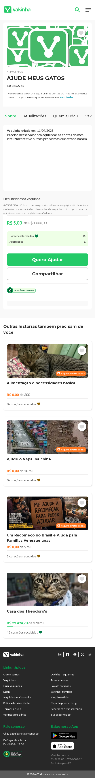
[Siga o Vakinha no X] (82, 654)
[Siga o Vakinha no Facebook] (67, 654)
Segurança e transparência (66, 709)
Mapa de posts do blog (63, 703)
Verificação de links (14, 714)
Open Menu (88, 9)
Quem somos (11, 674)
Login (6, 691)
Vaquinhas (9, 680)
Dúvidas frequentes (62, 674)
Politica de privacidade (16, 703)
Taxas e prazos (59, 680)
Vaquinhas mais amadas (17, 697)
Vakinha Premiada (61, 691)
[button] (47, 46)
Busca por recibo (60, 714)
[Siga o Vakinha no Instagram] (60, 654)
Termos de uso (12, 709)
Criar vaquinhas (12, 686)
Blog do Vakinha (60, 697)
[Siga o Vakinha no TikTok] (90, 654)
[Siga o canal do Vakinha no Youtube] (75, 654)
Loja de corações (61, 686)
